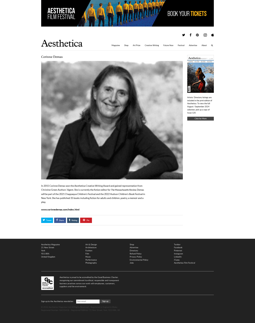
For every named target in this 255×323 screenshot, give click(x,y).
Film (87, 254)
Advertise (193, 45)
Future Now (168, 45)
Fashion (88, 251)
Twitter (177, 244)
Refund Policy (136, 254)
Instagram (178, 254)
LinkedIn (178, 257)
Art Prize (136, 45)
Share (61, 220)
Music (88, 257)
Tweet (49, 220)
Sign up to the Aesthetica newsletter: (57, 301)
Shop (126, 45)
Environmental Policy (139, 260)
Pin (87, 220)
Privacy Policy (136, 257)
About (204, 45)
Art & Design (91, 244)
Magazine (116, 45)
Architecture (91, 247)
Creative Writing (152, 45)
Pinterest (178, 251)
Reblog (74, 220)
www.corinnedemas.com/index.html (60, 209)
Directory (134, 251)
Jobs (132, 263)
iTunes (177, 260)
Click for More (201, 118)
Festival (181, 45)
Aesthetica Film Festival (184, 263)
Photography (91, 263)
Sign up (105, 301)
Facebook (178, 247)
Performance (91, 260)
